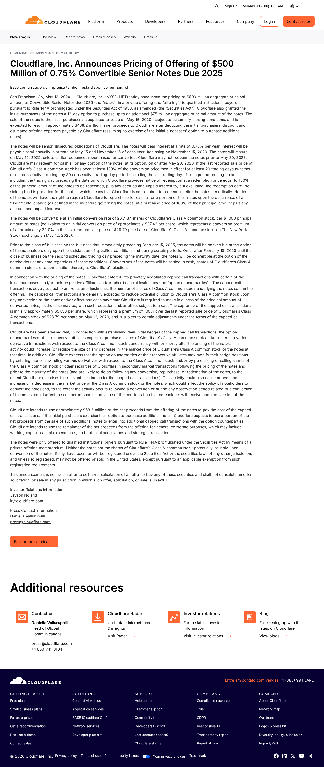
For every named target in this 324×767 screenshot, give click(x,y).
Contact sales (299, 21)
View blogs (269, 635)
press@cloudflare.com (30, 521)
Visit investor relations (203, 635)
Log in (269, 21)
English (122, 87)
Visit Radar (117, 635)
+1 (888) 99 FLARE (297, 680)
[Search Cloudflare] (216, 6)
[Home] (53, 21)
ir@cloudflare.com (26, 501)
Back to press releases (34, 541)
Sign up (231, 6)
